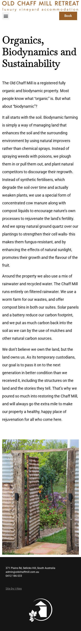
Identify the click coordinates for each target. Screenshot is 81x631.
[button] (5, 15)
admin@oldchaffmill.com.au (22, 571)
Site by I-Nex (14, 588)
